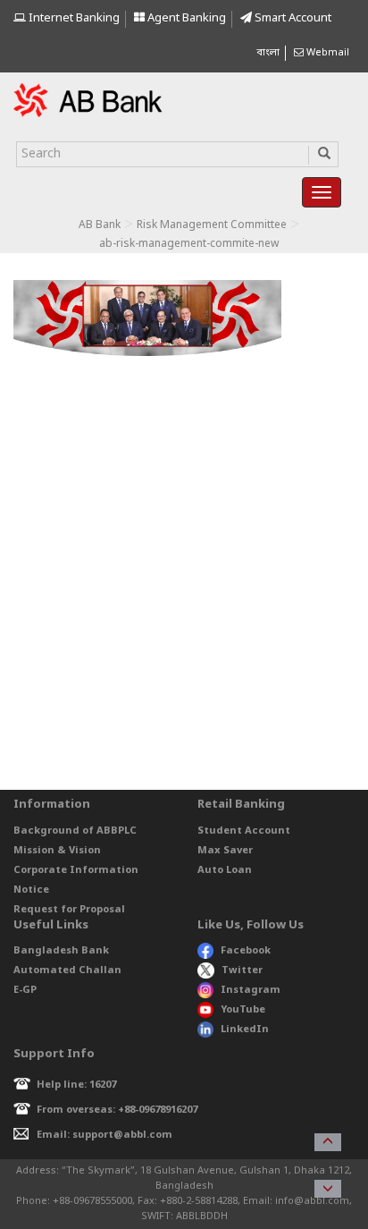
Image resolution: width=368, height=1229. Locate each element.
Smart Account (291, 18)
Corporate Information (75, 870)
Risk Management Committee (212, 225)
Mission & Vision (57, 850)
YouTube (243, 1010)
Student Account (243, 831)
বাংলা (268, 53)
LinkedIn (245, 1029)
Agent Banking (185, 18)
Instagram (250, 990)
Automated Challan (67, 970)
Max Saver (225, 850)
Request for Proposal (69, 909)
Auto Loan (224, 870)
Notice (31, 890)
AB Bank (100, 225)
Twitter (242, 970)
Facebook (246, 951)
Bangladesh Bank (61, 951)
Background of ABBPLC (75, 831)
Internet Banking (73, 18)
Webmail (326, 53)
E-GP (25, 990)
